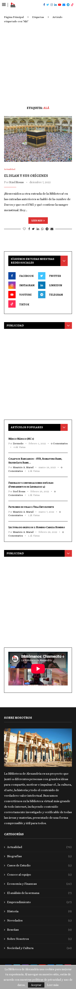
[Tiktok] (72, 5)
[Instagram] (51, 5)
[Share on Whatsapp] (42, 229)
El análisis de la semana (39, 893)
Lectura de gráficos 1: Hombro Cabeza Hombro (36, 527)
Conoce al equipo (39, 874)
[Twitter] (47, 5)
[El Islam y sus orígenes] (38, 139)
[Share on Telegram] (47, 229)
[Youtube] (59, 5)
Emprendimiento (39, 902)
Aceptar (36, 985)
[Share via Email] (51, 229)
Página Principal (14, 17)
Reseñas (39, 929)
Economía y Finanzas (39, 884)
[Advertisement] (38, 64)
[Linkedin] (55, 5)
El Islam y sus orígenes (26, 175)
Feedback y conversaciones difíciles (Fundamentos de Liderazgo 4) (31, 484)
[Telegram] (68, 5)
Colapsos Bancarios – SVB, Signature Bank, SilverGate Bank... (35, 460)
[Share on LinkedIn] (38, 229)
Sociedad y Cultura (39, 948)
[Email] (63, 5)
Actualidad (39, 847)
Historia (39, 911)
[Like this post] (24, 229)
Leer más (36, 220)
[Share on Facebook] (29, 229)
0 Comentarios (59, 443)
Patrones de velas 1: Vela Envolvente (31, 507)
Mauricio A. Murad (23, 467)
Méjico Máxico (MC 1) (21, 438)
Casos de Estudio (39, 865)
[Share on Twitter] (33, 229)
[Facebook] (44, 5)
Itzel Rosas (16, 182)
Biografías (39, 856)
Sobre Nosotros (39, 939)
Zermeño (18, 443)
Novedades (39, 920)
